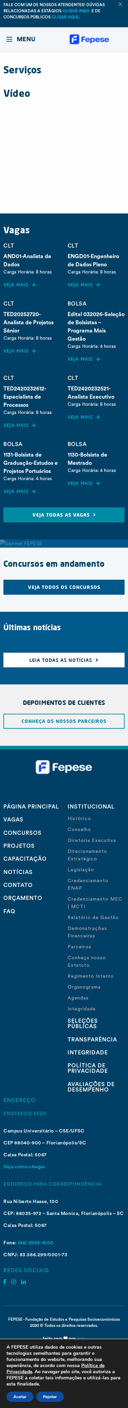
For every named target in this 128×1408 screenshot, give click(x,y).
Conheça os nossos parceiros (64, 721)
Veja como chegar (24, 1167)
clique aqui (76, 11)
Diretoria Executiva (92, 840)
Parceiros (79, 947)
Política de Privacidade (88, 1068)
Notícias (18, 872)
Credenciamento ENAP (88, 884)
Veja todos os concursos (64, 587)
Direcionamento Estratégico (87, 855)
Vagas (13, 819)
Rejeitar (50, 1396)
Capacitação (25, 859)
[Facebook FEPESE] (4, 1282)
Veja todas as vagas (62, 515)
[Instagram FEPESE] (13, 1282)
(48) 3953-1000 (36, 1243)
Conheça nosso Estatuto (87, 961)
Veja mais (17, 284)
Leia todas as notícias (62, 660)
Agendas (78, 998)
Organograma (84, 987)
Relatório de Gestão (93, 917)
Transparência (92, 1039)
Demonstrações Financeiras (87, 932)
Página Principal (31, 807)
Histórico (79, 818)
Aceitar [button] (20, 1396)
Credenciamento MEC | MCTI (95, 903)
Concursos (22, 833)
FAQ (9, 911)
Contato (18, 885)
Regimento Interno (91, 976)
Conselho (79, 829)
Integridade (82, 1009)
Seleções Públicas (83, 1023)
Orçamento (22, 898)
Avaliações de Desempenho (91, 1087)
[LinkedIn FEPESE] (23, 1282)
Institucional (91, 807)
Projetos (19, 846)
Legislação (81, 870)
